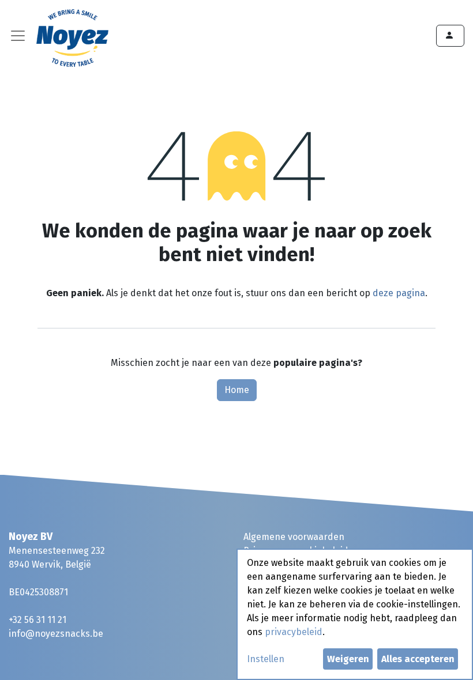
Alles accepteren (418, 658)
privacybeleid (293, 631)
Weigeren (348, 658)
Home (236, 389)
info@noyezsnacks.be (56, 633)
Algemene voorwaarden (293, 536)
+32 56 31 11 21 (37, 619)
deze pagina (399, 293)
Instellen (265, 658)
